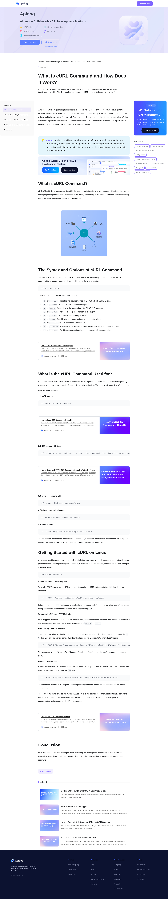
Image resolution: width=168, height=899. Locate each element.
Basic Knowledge (53, 62)
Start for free (145, 4)
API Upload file (140, 155)
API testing (140, 879)
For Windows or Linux (51, 46)
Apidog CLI (71, 874)
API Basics (43, 67)
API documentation (143, 869)
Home (41, 62)
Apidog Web (72, 869)
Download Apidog (73, 865)
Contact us (117, 879)
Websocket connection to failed (145, 159)
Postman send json (158, 146)
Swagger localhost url (142, 172)
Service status (118, 889)
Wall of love (94, 884)
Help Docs (94, 869)
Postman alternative (142, 146)
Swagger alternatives (157, 163)
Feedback (117, 884)
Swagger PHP (151, 168)
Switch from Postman (98, 879)
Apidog (49, 140)
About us (117, 874)
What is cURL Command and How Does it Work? (82, 62)
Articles (93, 874)
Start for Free (150, 130)
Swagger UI (139, 168)
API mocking (141, 874)
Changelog (117, 865)
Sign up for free (30, 42)
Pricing (116, 869)
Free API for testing (141, 163)
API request (141, 865)
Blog (92, 865)
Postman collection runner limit (145, 150)
